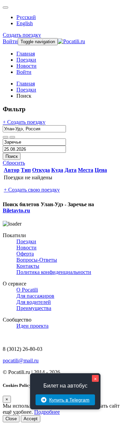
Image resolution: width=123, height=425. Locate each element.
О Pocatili (27, 290)
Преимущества (33, 308)
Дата (71, 170)
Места (85, 170)
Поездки (26, 60)
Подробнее (47, 412)
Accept (31, 418)
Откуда (41, 170)
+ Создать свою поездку (32, 190)
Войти (10, 41)
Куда (57, 170)
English (24, 23)
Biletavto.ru (16, 210)
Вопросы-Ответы (36, 260)
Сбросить (14, 163)
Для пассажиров (35, 296)
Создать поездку (22, 35)
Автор (11, 170)
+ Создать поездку (24, 122)
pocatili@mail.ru (21, 360)
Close (11, 418)
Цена (101, 170)
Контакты (27, 266)
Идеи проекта (32, 326)
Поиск (11, 156)
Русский (26, 17)
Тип (26, 170)
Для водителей (33, 302)
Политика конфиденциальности (53, 272)
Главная (25, 53)
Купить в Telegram (69, 400)
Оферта (25, 254)
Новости (26, 66)
